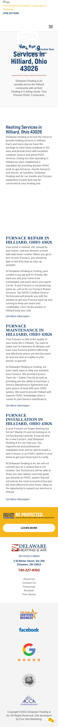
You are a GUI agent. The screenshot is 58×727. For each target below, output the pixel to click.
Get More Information (18, 316)
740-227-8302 (29, 570)
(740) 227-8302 (11, 13)
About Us (29, 579)
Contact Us (29, 583)
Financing (29, 586)
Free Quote (29, 594)
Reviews (29, 590)
